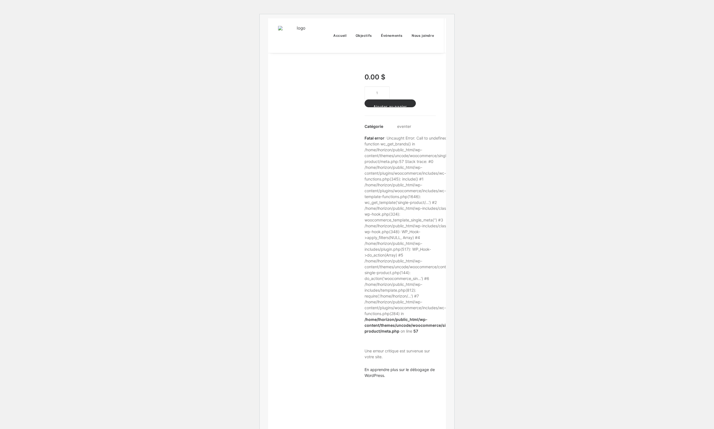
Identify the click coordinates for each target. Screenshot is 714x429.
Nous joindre (423, 35)
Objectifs (364, 35)
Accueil (339, 35)
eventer (404, 126)
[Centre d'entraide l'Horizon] (298, 35)
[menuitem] (339, 35)
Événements (392, 35)
